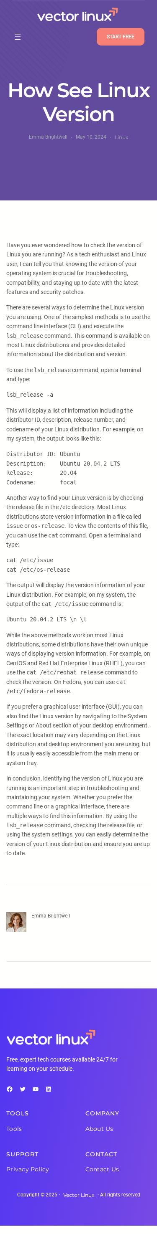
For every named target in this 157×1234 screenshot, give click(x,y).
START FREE (120, 37)
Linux (121, 137)
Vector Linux (78, 1195)
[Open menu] (18, 37)
